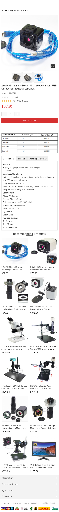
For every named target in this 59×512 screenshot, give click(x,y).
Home (4, 10)
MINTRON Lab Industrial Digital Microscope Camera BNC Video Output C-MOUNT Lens (43, 428)
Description (8, 159)
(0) (14, 101)
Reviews (21, 159)
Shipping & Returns (38, 159)
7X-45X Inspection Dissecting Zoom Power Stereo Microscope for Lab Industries (15, 349)
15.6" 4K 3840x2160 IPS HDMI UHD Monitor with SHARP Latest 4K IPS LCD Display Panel (43, 468)
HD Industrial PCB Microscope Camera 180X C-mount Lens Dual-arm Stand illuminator (43, 349)
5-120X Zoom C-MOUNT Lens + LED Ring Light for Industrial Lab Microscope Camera (14, 309)
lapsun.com (23, 503)
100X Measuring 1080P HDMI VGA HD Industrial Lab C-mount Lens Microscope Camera (14, 468)
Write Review (22, 101)
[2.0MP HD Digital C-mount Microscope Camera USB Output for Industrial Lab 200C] (15, 77)
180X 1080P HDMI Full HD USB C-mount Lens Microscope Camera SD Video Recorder (14, 388)
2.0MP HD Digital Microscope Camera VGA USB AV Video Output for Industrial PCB (42, 270)
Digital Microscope (18, 10)
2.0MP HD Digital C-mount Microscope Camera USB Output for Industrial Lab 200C (14, 270)
